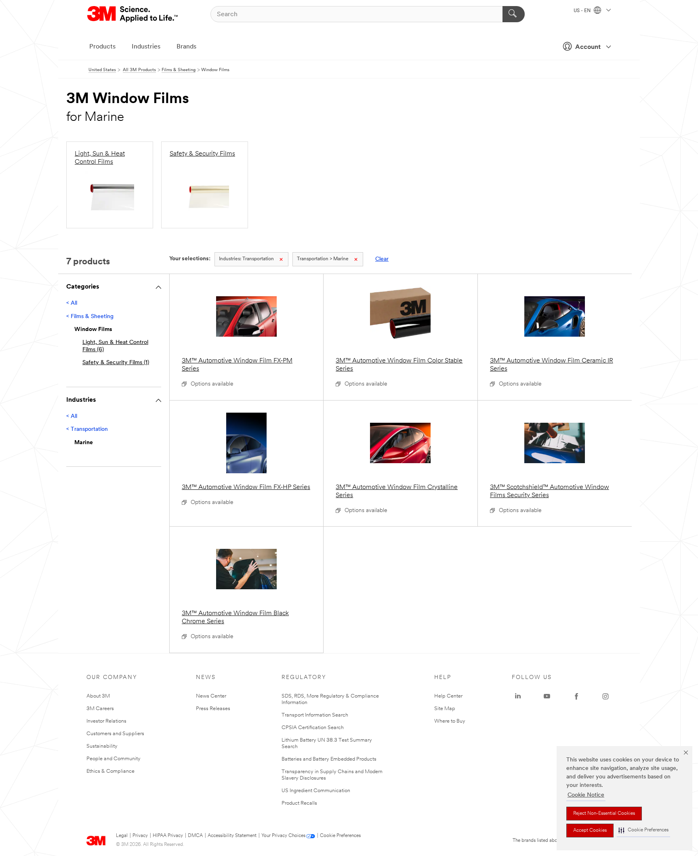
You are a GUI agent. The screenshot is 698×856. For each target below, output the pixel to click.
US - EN (583, 10)
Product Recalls (299, 803)
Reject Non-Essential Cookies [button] (604, 813)
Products (102, 47)
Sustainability (102, 746)
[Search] (513, 14)
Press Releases (213, 708)
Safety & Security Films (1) (115, 363)
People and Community (113, 758)
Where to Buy (449, 721)
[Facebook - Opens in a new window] (576, 696)
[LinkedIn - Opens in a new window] (518, 696)
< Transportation (87, 429)
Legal (122, 835)
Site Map (444, 708)
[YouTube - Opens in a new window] (547, 696)
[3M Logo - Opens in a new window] (133, 14)
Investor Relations (106, 721)
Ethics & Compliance (110, 771)
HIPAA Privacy (168, 835)
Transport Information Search (315, 715)
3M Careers (100, 708)
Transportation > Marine (323, 259)
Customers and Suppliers (115, 733)
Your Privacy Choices (283, 835)
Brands (186, 47)
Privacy (140, 835)
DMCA (195, 835)
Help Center (448, 696)
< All (71, 303)
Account (588, 47)
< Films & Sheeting (90, 317)
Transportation (246, 259)
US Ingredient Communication (316, 790)
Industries (146, 47)
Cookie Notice (586, 795)
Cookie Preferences (340, 835)
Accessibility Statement (232, 835)
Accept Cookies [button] (590, 830)
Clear (382, 259)
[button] (643, 830)
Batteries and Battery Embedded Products (329, 759)
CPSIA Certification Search (313, 727)
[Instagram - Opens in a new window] (605, 696)
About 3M (98, 696)
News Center (211, 696)
